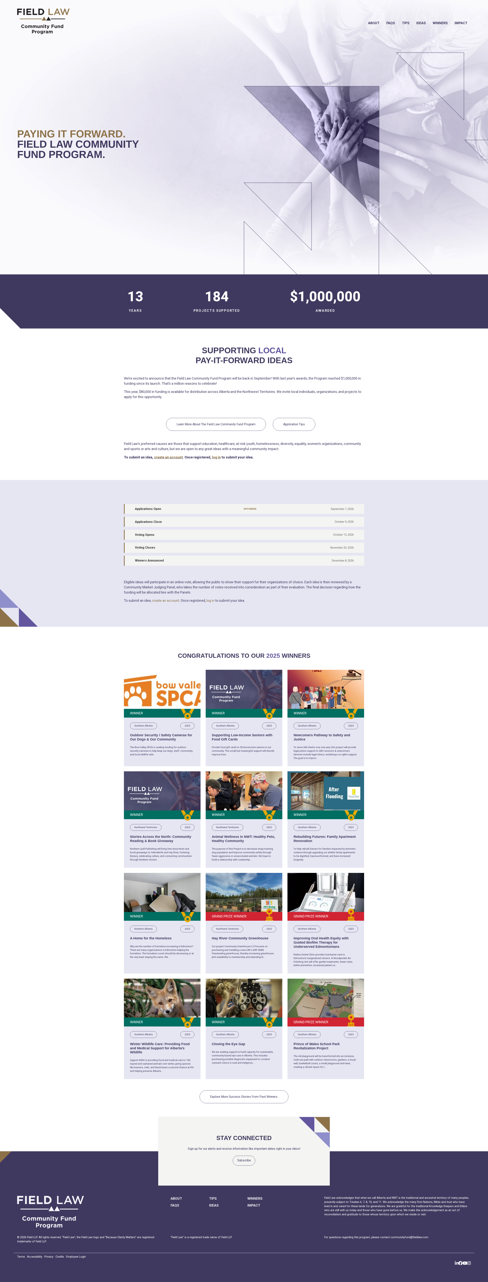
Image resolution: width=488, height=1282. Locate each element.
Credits (59, 1256)
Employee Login (76, 1256)
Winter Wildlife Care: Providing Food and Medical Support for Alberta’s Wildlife (160, 1048)
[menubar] (283, 23)
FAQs (390, 23)
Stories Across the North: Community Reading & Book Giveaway (160, 839)
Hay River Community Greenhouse (240, 938)
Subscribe (244, 1160)
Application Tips (294, 424)
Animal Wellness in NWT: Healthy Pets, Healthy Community (243, 839)
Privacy (48, 1256)
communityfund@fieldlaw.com (409, 1237)
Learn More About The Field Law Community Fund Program (216, 424)
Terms (21, 1256)
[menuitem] (374, 23)
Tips (405, 23)
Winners (440, 23)
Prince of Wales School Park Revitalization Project (317, 1046)
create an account (168, 457)
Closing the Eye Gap (228, 1044)
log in (216, 457)
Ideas (421, 23)
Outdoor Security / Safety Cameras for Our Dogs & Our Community (161, 737)
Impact (461, 23)
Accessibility (34, 1256)
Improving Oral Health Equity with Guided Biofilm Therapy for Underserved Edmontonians (321, 942)
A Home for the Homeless (151, 938)
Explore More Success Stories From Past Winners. (244, 1097)
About (374, 23)
